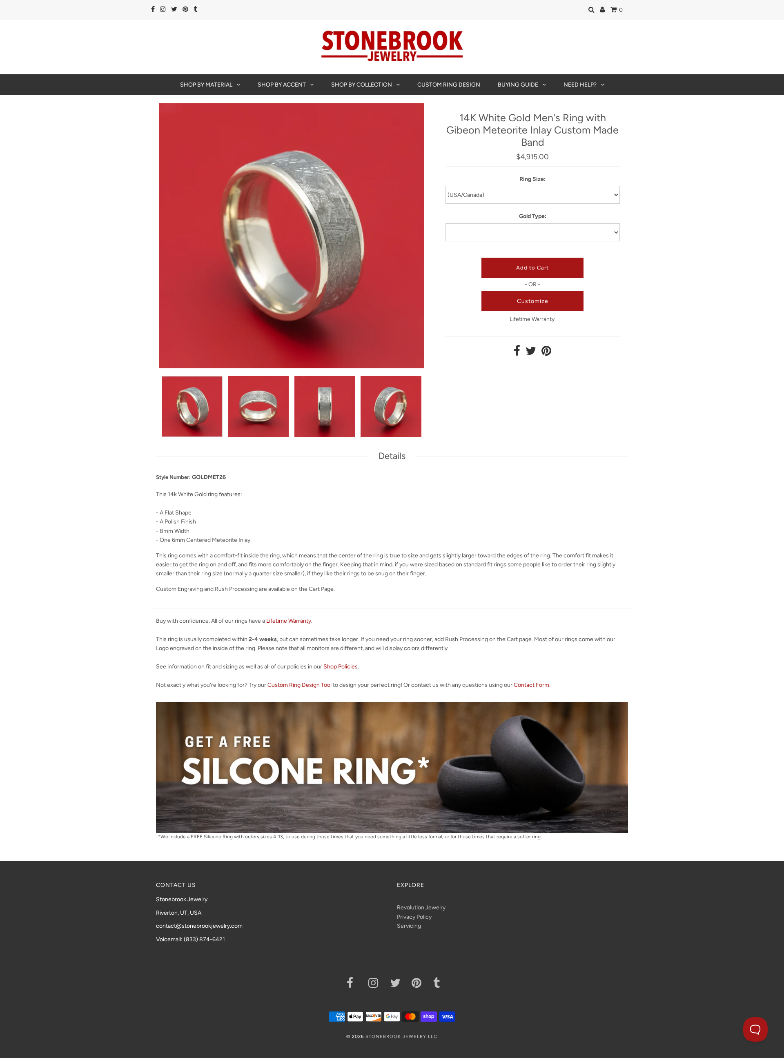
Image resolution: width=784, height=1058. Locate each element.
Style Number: (173, 477)
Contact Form (531, 685)
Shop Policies (340, 666)
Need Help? (580, 84)
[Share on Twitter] (531, 353)
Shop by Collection (361, 84)
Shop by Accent (282, 84)
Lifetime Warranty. (533, 319)
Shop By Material (206, 84)
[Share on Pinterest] (546, 353)
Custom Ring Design (448, 84)
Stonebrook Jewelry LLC (401, 1036)
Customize (532, 301)
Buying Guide (518, 84)
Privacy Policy (414, 916)
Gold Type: (532, 216)
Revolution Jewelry (421, 907)
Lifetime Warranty (288, 620)
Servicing (409, 925)
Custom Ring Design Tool (299, 685)
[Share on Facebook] (517, 353)
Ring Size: (532, 179)
